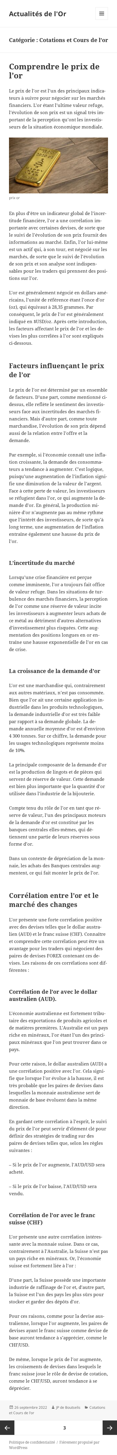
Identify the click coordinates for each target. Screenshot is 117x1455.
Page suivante (110, 1427)
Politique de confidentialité (32, 1442)
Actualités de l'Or (37, 13)
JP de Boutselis (68, 1407)
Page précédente (7, 1427)
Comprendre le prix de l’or (54, 71)
